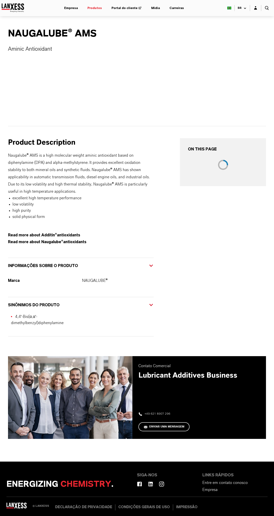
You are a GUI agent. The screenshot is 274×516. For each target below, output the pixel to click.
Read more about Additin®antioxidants (44, 235)
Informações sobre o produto (43, 266)
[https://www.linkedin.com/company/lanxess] (150, 484)
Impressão (187, 507)
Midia (155, 8)
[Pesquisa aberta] (266, 8)
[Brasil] (229, 8)
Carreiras (176, 8)
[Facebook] (139, 484)
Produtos (94, 8)
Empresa (71, 8)
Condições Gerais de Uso (144, 507)
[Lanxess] (19, 507)
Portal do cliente (125, 8)
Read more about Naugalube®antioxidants (47, 242)
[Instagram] (161, 484)
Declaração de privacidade (83, 507)
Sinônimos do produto (34, 305)
